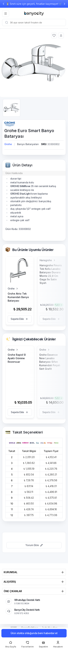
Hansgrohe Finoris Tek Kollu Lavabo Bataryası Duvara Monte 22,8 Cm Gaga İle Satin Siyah (51, 274)
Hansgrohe (46, 260)
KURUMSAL (10, 572)
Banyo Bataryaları (28, 144)
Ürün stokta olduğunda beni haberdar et (34, 633)
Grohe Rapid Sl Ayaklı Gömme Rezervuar (17, 358)
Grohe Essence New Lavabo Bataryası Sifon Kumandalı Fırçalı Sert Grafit (49, 361)
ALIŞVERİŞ (10, 581)
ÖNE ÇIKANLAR (13, 591)
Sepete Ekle (17, 318)
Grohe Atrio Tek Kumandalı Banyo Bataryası (18, 297)
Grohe (8, 144)
